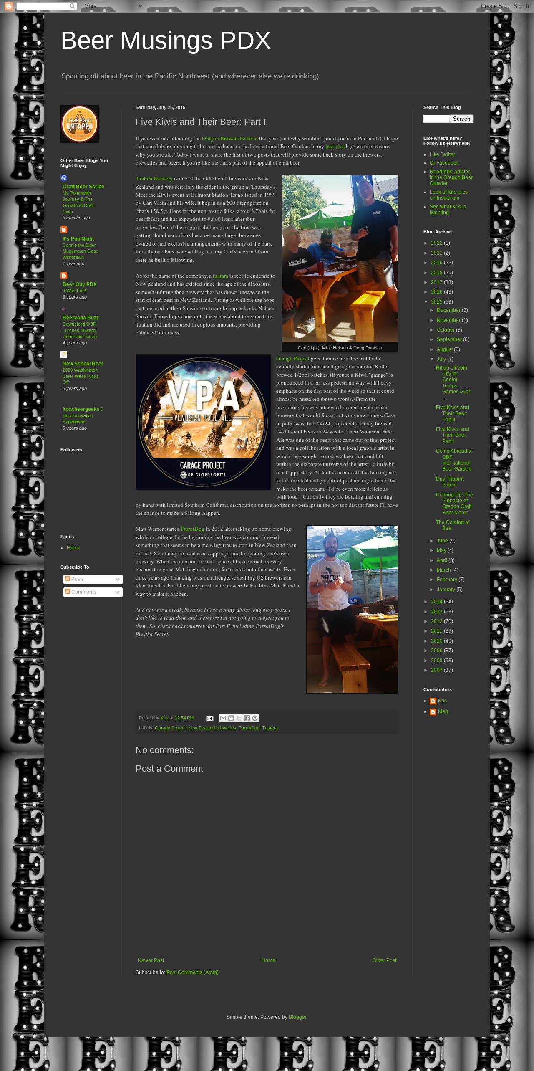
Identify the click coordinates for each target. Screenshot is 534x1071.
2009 (437, 650)
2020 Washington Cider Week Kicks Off (81, 376)
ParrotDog (192, 528)
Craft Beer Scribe (83, 187)
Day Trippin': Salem (450, 482)
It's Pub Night (78, 239)
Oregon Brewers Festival (230, 138)
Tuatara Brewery (154, 178)
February (447, 579)
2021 (437, 253)
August (445, 349)
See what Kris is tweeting (448, 209)
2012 (437, 621)
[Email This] (223, 718)
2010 (437, 641)
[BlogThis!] (231, 718)
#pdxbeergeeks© (83, 409)
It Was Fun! (74, 290)
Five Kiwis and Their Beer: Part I (452, 435)
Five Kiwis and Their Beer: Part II (452, 414)
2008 (437, 660)
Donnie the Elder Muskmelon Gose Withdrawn (80, 251)
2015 (437, 302)
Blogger (297, 1017)
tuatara (220, 275)
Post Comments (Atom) (192, 972)
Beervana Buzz (81, 318)
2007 (437, 670)
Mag (443, 711)
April (442, 560)
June (443, 541)
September (450, 339)
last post (334, 146)
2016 (437, 292)
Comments (83, 592)
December (449, 310)
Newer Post (151, 960)
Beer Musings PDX (165, 40)
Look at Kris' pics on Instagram (449, 195)
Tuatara (270, 727)
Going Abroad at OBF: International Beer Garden (454, 460)
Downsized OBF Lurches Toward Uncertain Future (80, 330)
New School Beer (83, 364)
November (449, 320)
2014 (437, 602)
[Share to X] (239, 718)
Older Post (384, 960)
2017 (437, 282)
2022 (437, 243)
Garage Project (293, 358)
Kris (442, 701)
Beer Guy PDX (80, 284)
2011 (437, 631)
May (442, 550)
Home (268, 960)
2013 (437, 612)
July (442, 359)
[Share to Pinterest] (255, 718)
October (446, 330)
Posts (77, 579)
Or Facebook (444, 163)
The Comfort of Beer (452, 525)
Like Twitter (442, 154)
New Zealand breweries (212, 727)
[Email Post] (209, 717)
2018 (437, 273)
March (444, 570)
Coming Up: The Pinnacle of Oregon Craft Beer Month (454, 504)
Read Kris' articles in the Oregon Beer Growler (451, 178)
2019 (437, 263)
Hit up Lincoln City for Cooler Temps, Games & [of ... (453, 383)
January (446, 589)
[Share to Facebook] (247, 718)
